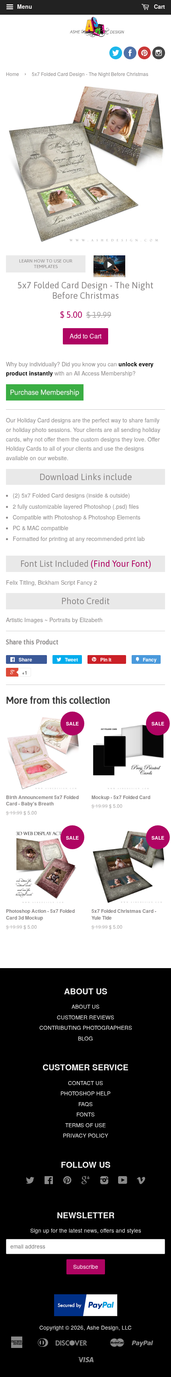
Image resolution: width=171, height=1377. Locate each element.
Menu (24, 6)
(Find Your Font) (121, 563)
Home (12, 73)
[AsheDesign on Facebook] (130, 56)
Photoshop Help (85, 1093)
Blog (85, 1038)
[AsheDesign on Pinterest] (144, 56)
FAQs (85, 1104)
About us (85, 1006)
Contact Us (85, 1083)
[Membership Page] (45, 398)
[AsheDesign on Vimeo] (141, 1181)
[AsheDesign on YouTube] (122, 1181)
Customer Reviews (85, 1017)
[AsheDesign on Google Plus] (85, 1181)
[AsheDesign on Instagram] (158, 56)
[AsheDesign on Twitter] (115, 56)
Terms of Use (85, 1125)
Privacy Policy (85, 1135)
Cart (158, 6)
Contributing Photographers (85, 1027)
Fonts (85, 1114)
